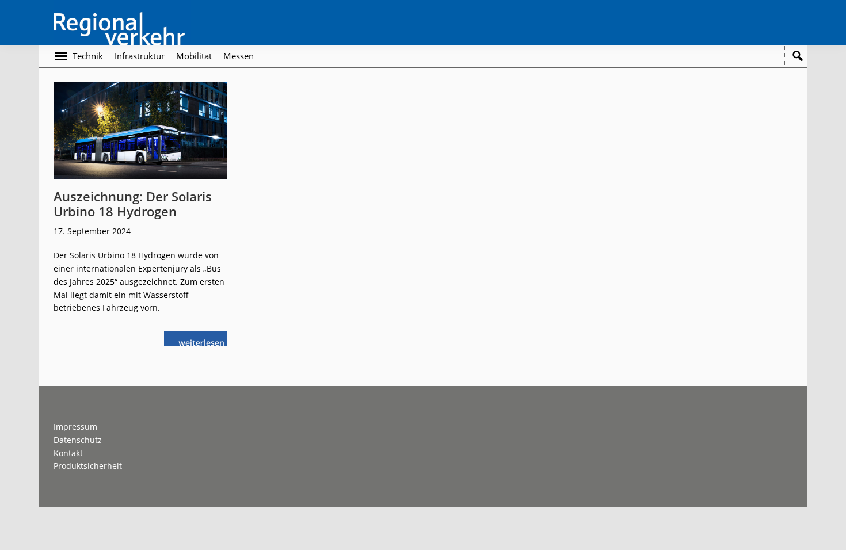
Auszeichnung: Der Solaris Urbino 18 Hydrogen (133, 204)
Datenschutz (78, 439)
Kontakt (68, 453)
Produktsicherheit (88, 465)
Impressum (75, 426)
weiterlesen (204, 341)
